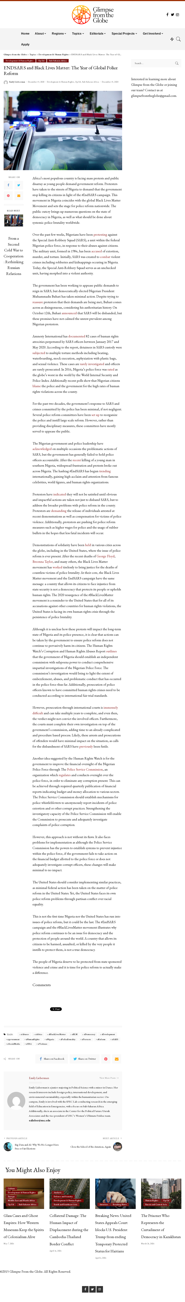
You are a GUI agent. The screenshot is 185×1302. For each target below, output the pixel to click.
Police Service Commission (85, 769)
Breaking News (120, 1204)
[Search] (178, 39)
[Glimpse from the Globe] (92, 15)
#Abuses (25, 1034)
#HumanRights (33, 1039)
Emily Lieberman (17, 82)
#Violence (42, 1044)
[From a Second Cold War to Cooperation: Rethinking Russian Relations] (13, 224)
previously (86, 746)
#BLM (75, 1034)
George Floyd (106, 556)
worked (57, 567)
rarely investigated (92, 364)
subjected (39, 353)
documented (76, 336)
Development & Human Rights (19, 60)
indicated (59, 494)
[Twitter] (18, 185)
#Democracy (89, 1034)
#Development (108, 1034)
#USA (29, 1044)
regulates (65, 775)
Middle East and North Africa (21, 1200)
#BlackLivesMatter (57, 1034)
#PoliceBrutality (68, 1039)
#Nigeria (50, 1039)
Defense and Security (63, 1196)
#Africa (38, 1034)
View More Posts (108, 1077)
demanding (58, 511)
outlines (111, 651)
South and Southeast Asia (65, 1204)
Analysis (58, 1192)
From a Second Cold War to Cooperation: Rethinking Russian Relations (13, 256)
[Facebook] (8, 185)
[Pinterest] (8, 195)
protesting (100, 234)
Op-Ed (41, 60)
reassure (38, 302)
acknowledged (42, 449)
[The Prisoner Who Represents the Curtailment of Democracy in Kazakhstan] (161, 1194)
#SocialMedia (13, 1044)
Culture (11, 1188)
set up (96, 415)
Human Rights (151, 1200)
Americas (104, 1204)
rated (110, 369)
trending (105, 471)
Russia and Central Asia (156, 1204)
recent (77, 460)
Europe (11, 1196)
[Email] (18, 195)
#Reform (101, 1039)
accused (96, 251)
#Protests (86, 1039)
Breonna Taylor (43, 561)
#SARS (115, 1039)
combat (105, 257)
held (88, 545)
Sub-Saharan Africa (57, 60)
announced (69, 313)
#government (13, 1039)
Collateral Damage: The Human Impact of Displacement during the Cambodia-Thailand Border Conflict (69, 1229)
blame (37, 386)
